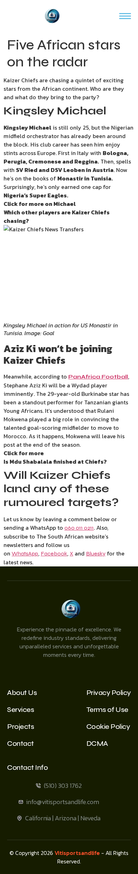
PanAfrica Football (98, 376)
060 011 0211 (79, 527)
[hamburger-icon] (125, 16)
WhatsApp (25, 553)
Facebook (54, 553)
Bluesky (95, 553)
